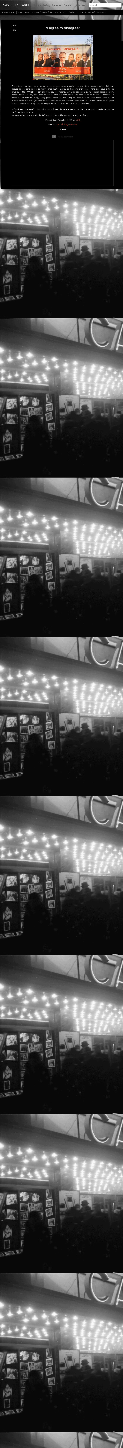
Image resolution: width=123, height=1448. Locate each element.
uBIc (78, 119)
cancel (60, 124)
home (20, 12)
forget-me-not (70, 124)
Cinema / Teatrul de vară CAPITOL (49, 12)
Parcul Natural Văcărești (93, 12)
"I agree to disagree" (62, 28)
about (27, 12)
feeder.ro (73, 12)
